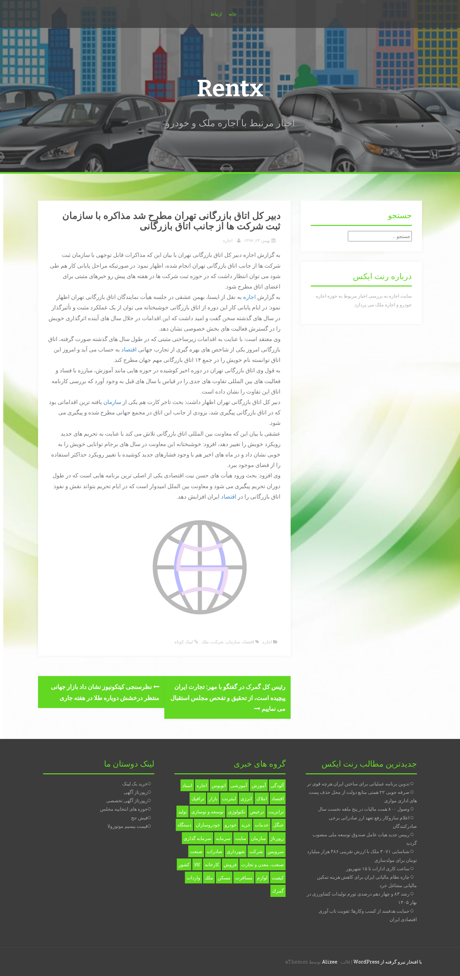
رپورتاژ (277, 838)
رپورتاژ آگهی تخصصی (127, 800)
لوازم (262, 877)
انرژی (246, 798)
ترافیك (197, 798)
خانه (232, 14)
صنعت (196, 851)
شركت (217, 642)
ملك (205, 642)
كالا (197, 864)
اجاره (228, 240)
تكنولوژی (236, 811)
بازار (213, 798)
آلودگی (277, 785)
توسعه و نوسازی (207, 811)
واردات (193, 877)
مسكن (224, 877)
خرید (246, 824)
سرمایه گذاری (197, 838)
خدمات (262, 824)
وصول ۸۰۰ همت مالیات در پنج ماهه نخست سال (363, 809)
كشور (184, 864)
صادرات (214, 851)
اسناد (187, 785)
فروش (230, 864)
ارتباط (216, 14)
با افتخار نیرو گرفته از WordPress (387, 961)
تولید (182, 811)
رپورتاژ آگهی (136, 792)
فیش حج (139, 817)
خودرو (231, 824)
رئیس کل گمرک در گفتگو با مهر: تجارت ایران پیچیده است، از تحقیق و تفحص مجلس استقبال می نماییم (228, 697)
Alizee (329, 961)
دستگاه (184, 824)
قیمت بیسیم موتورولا (127, 826)
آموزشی (238, 785)
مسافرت (244, 877)
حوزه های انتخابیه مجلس (124, 809)
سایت (241, 838)
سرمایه (223, 838)
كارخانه (212, 864)
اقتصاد (129, 349)
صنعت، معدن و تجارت (262, 864)
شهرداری (236, 851)
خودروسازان (208, 824)
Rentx (230, 88)
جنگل (278, 824)
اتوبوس (218, 785)
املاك (261, 798)
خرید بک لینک (135, 783)
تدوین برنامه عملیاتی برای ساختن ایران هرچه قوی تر (358, 783)
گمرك (278, 890)
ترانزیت (276, 811)
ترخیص (257, 811)
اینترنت (229, 798)
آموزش (259, 785)
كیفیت (278, 877)
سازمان (112, 402)
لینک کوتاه (184, 642)
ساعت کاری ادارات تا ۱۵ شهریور (377, 868)
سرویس (275, 851)
